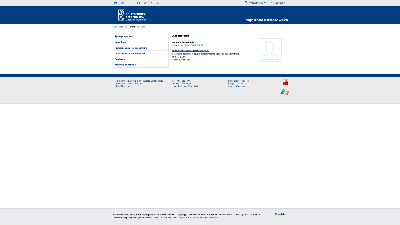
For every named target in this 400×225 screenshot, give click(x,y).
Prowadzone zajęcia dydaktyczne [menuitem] (131, 48)
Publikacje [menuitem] (120, 59)
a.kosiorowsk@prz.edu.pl (190, 44)
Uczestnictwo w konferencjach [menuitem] (130, 53)
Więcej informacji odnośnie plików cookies (198, 217)
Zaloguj (279, 2)
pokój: (175, 56)
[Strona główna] (141, 15)
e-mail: (175, 45)
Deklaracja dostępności (238, 81)
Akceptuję (280, 214)
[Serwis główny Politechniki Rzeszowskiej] (115, 3)
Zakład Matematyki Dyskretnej (190, 50)
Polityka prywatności (237, 83)
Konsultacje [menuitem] (121, 42)
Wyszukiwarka (256, 2)
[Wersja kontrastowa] (136, 3)
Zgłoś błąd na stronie (237, 86)
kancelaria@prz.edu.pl (188, 86)
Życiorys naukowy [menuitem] (123, 36)
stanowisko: (177, 53)
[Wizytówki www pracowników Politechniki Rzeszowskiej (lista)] (122, 3)
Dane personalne (137, 26)
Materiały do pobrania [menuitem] (125, 64)
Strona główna (120, 26)
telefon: (175, 59)
